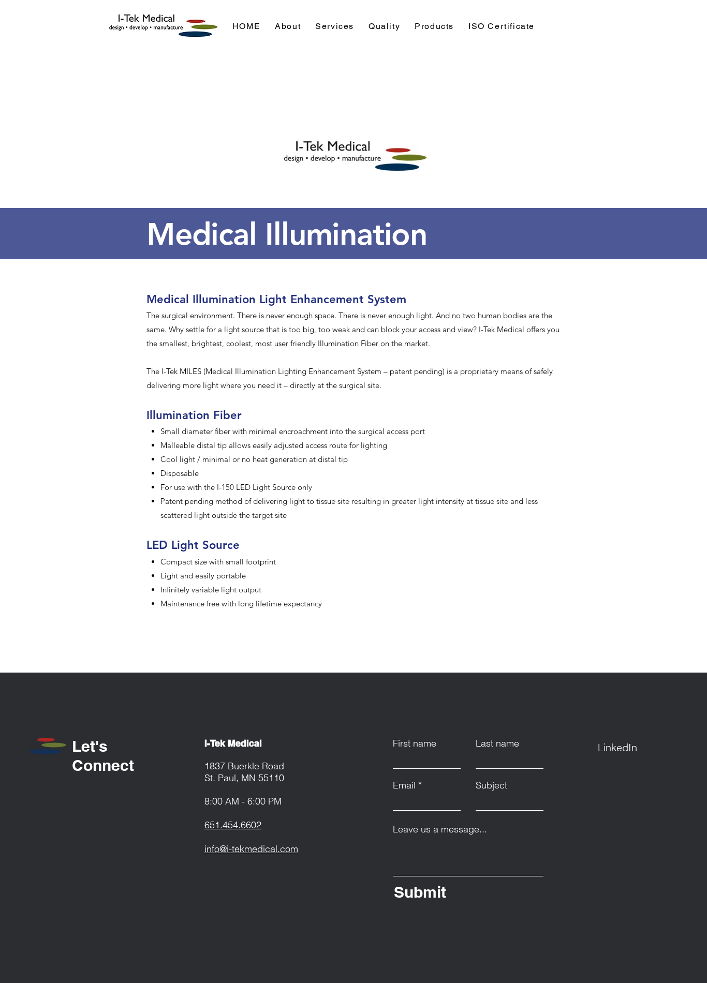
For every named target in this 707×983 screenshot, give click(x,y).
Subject (491, 785)
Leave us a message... (440, 829)
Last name (497, 743)
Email (404, 785)
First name (414, 743)
